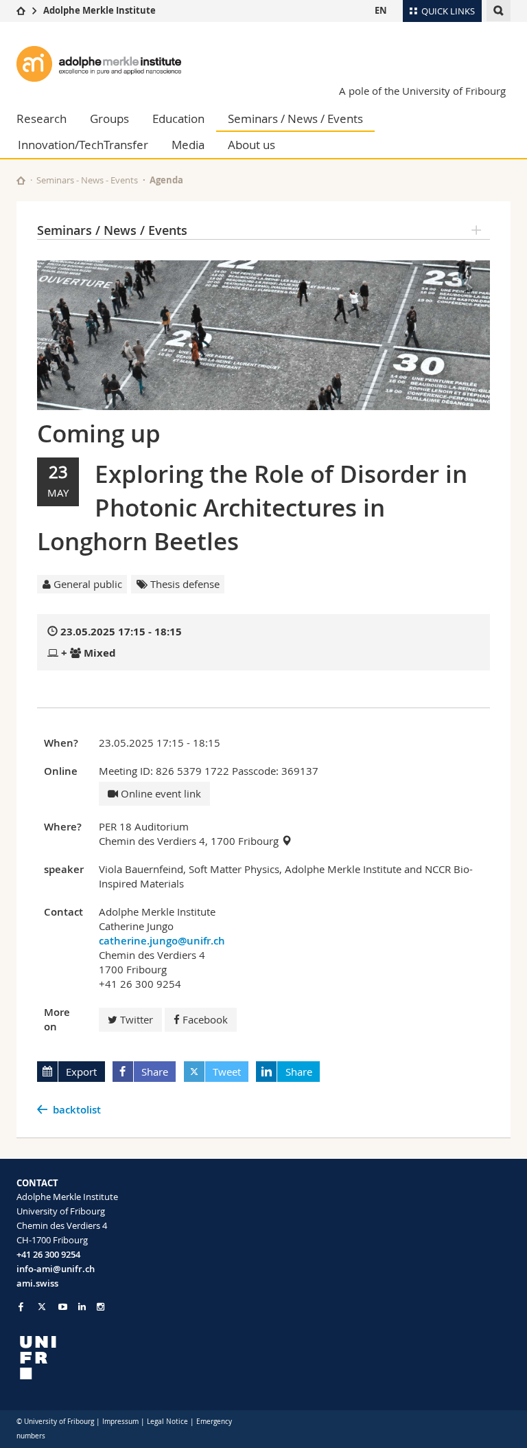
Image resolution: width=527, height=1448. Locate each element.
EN (381, 10)
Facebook (205, 1019)
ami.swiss (37, 1283)
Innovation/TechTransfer (83, 144)
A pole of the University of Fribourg (422, 91)
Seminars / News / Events (295, 118)
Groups (109, 118)
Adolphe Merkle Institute (99, 10)
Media (188, 144)
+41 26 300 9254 (48, 1254)
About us (251, 144)
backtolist (77, 1109)
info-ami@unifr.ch (55, 1269)
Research (41, 118)
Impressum (120, 1421)
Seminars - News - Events (87, 180)
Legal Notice (167, 1421)
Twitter (136, 1019)
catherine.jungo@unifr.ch (162, 941)
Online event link (159, 793)
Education (178, 118)
